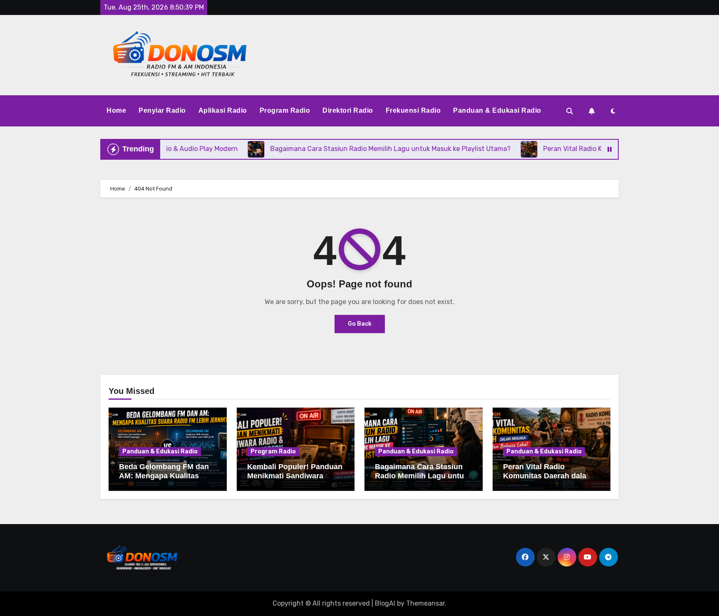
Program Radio (285, 110)
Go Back (360, 323)
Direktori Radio (347, 110)
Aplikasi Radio (222, 110)
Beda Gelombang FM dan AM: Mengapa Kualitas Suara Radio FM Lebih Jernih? (164, 480)
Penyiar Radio (162, 110)
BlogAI (385, 603)
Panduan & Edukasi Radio (497, 110)
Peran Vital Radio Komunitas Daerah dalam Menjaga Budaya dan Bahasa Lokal (548, 480)
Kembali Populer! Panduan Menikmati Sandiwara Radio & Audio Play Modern (294, 480)
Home (116, 110)
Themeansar (425, 603)
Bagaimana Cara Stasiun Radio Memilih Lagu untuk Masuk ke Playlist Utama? (421, 476)
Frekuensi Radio (413, 110)
